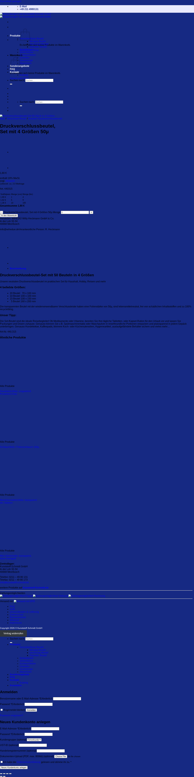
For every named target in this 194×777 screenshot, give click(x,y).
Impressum (16, 623)
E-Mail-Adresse (15, 728)
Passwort (12, 704)
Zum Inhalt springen (10, 1)
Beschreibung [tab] (18, 268)
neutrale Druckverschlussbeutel (45, 118)
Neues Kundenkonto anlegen (13, 767)
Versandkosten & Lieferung (24, 612)
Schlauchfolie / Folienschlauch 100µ (19, 447)
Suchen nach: (17, 80)
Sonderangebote (19, 674)
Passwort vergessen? (11, 715)
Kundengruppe (13, 739)
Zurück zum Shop (19, 78)
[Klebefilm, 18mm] (17, 152)
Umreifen (25, 57)
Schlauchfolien (28, 55)
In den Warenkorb (9, 215)
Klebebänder (27, 49)
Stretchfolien (26, 52)
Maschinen (26, 63)
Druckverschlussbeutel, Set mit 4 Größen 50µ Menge (32, 212)
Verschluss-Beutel (16, 118)
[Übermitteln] (11, 84)
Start (2, 118)
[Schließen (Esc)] (10, 773)
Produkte (15, 35)
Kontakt (14, 72)
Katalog (24, 75)
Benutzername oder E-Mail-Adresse (26, 698)
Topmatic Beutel (38, 46)
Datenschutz (16, 614)
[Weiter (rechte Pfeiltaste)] (4, 776)
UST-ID (9, 745)
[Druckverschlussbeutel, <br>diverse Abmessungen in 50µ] (17, 168)
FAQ (12, 69)
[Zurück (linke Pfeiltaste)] (1, 776)
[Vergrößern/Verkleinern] (1, 773)
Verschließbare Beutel (32, 38)
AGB (12, 609)
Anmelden (31, 710)
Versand (10, 181)
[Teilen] (7, 773)
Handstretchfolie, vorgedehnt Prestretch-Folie (15, 392)
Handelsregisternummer (18, 750)
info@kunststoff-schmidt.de (14, 582)
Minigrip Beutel (38, 41)
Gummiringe (26, 60)
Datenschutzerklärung (28, 762)
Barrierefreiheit (18, 617)
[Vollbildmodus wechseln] (4, 773)
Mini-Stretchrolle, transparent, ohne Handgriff (16, 557)
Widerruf (14, 620)
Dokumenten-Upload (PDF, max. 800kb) (27, 756)
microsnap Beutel (39, 44)
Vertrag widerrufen (13, 633)
